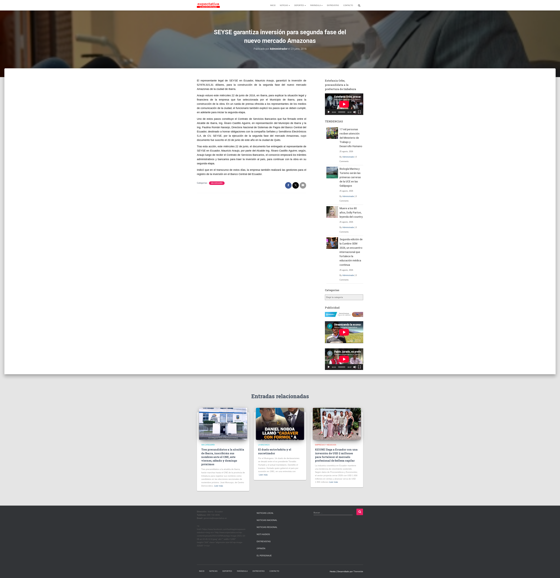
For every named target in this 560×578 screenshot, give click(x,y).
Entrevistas (264, 541)
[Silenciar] (354, 112)
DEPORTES (299, 5)
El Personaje (264, 555)
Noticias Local (265, 513)
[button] (289, 5)
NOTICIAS (284, 5)
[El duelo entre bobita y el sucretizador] (280, 424)
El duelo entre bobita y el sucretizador (274, 451)
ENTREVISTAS (333, 5)
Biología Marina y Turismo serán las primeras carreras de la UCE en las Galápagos (350, 177)
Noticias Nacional (267, 520)
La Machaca (264, 445)
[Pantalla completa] (359, 112)
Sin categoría (217, 183)
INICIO (272, 5)
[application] (344, 104)
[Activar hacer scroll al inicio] (554, 572)
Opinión (261, 548)
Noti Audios (263, 534)
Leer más (218, 486)
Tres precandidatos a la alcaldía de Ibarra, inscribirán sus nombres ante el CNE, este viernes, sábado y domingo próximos (222, 457)
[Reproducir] (328, 112)
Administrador (348, 157)
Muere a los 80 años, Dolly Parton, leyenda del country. (351, 212)
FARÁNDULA (315, 5)
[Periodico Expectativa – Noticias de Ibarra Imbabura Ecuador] (208, 5)
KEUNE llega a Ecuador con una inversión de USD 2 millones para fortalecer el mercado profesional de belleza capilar (336, 455)
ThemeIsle (358, 571)
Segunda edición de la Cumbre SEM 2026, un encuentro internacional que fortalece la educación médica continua (351, 252)
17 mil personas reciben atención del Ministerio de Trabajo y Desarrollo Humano (351, 138)
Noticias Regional (267, 527)
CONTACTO (348, 5)
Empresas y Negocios (325, 445)
